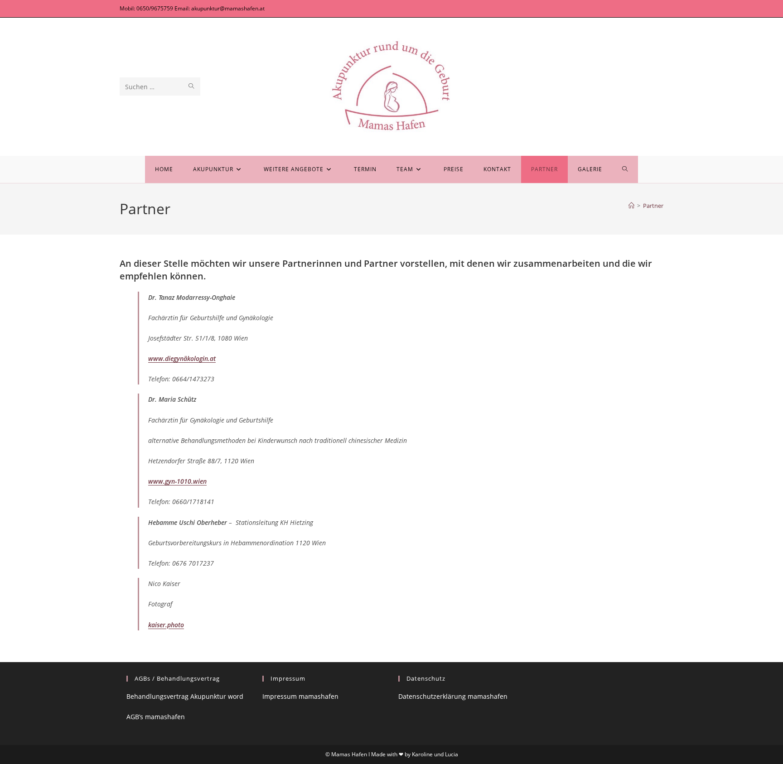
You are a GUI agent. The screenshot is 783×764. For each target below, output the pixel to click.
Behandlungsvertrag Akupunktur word (184, 696)
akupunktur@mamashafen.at (228, 8)
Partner (653, 206)
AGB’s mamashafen (155, 716)
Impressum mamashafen (300, 696)
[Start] (631, 206)
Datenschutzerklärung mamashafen (453, 696)
